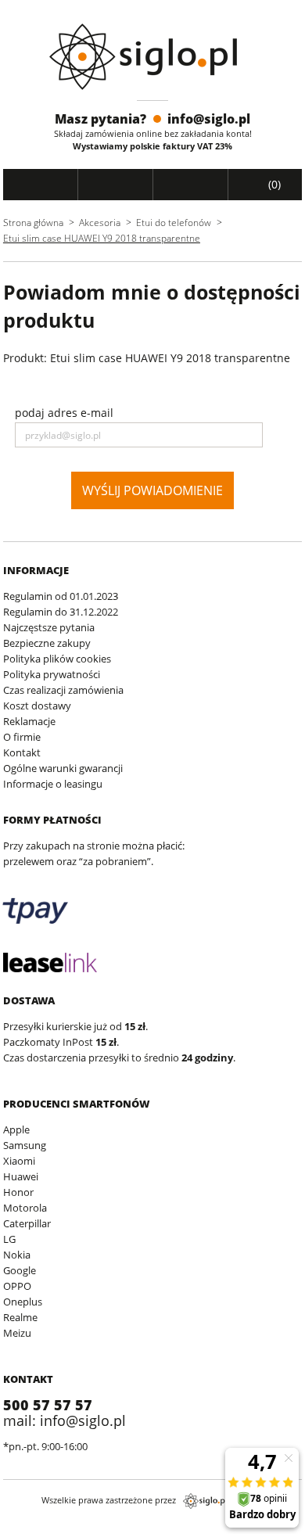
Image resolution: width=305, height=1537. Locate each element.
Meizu (17, 1333)
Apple (16, 1129)
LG (9, 1239)
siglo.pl (205, 1501)
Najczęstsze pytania (49, 627)
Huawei (20, 1176)
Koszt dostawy (37, 705)
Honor (18, 1192)
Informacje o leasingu (52, 784)
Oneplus (22, 1302)
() (273, 184)
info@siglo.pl (208, 118)
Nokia (16, 1255)
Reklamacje (29, 721)
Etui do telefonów (173, 222)
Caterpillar (27, 1223)
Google (19, 1270)
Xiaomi (19, 1161)
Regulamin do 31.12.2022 (60, 612)
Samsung (24, 1145)
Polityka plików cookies (57, 659)
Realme (20, 1317)
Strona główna (33, 222)
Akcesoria (99, 222)
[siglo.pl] (153, 56)
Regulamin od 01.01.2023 (60, 596)
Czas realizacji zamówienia (63, 690)
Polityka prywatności (51, 674)
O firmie (22, 737)
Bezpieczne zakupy (47, 643)
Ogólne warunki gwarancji (63, 768)
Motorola (25, 1208)
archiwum (26, 1529)
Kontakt (22, 752)
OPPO (17, 1286)
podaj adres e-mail (64, 412)
